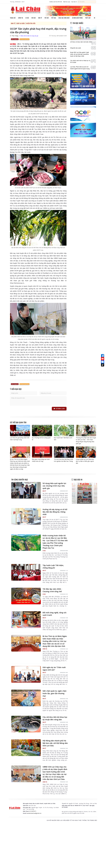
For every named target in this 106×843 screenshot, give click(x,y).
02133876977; (32, 811)
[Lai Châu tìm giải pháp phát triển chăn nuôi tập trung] (20, 430)
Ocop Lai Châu (21, 23)
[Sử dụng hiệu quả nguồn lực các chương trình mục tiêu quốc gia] (26, 490)
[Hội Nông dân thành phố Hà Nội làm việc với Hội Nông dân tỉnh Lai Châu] (26, 747)
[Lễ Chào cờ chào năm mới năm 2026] (83, 33)
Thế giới (46, 18)
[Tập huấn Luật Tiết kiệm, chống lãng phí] (26, 572)
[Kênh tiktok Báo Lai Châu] (102, 364)
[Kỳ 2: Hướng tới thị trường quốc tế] (42, 430)
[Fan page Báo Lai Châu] (102, 355)
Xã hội (27, 18)
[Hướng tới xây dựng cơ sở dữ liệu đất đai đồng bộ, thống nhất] (26, 516)
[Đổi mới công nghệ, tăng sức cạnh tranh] (26, 619)
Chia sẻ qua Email (25, 39)
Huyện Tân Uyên (30, 23)
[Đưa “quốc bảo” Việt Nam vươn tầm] (64, 430)
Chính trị (20, 18)
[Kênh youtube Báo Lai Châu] (102, 358)
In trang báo (15, 39)
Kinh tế (40, 18)
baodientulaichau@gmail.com (34, 813)
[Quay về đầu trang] (102, 839)
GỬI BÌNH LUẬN (60, 408)
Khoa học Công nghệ (64, 18)
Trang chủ (13, 18)
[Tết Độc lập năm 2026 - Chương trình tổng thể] (26, 596)
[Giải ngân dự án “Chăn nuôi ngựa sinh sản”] (26, 674)
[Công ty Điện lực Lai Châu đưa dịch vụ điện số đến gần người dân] (86, 452)
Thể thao (53, 18)
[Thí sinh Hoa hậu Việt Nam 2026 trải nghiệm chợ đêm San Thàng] (64, 452)
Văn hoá (33, 18)
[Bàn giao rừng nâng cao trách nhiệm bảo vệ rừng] (42, 452)
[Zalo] (102, 361)
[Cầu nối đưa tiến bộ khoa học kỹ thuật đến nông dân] (26, 724)
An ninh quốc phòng (77, 18)
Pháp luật (87, 18)
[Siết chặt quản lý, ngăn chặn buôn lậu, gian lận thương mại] (26, 698)
